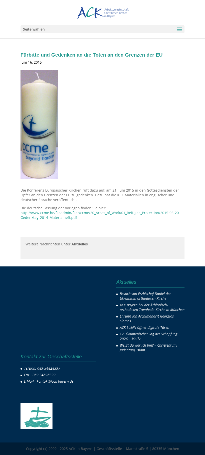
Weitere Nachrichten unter (57, 244)
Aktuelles (70, 62)
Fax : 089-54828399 (40, 374)
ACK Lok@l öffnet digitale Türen (144, 327)
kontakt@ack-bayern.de (55, 381)
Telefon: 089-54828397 (42, 368)
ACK (52, 62)
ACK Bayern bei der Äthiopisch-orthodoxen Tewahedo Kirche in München (152, 307)
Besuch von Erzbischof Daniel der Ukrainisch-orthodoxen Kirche (145, 296)
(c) (45, 448)
